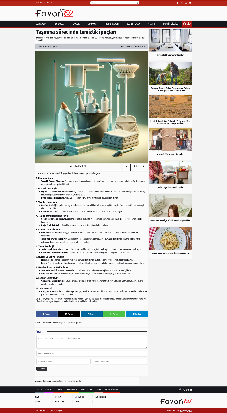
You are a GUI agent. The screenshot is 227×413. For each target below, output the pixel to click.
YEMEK (151, 23)
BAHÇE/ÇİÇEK (133, 23)
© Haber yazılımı (172, 410)
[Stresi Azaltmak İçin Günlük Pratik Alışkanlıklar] (170, 210)
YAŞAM (61, 23)
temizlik (55, 322)
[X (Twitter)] (181, 3)
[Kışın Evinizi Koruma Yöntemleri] (170, 144)
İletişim (49, 3)
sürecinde (71, 322)
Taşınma (62, 322)
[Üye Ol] (189, 24)
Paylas (47, 314)
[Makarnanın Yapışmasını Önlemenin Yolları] (170, 243)
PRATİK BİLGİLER (171, 23)
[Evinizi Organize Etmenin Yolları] (170, 177)
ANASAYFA (41, 23)
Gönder (42, 369)
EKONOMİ (92, 23)
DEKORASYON (112, 23)
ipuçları (79, 322)
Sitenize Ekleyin (55, 410)
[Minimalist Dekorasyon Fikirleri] (170, 44)
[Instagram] (186, 3)
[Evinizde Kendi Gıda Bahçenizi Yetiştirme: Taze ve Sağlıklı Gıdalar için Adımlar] (170, 111)
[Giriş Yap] (185, 24)
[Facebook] (177, 3)
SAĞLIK (76, 23)
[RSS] (190, 3)
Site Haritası (41, 410)
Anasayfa (39, 3)
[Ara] (137, 3)
